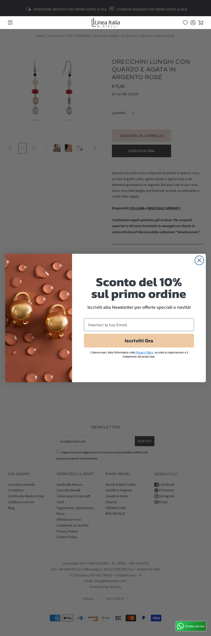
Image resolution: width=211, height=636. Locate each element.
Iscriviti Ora (139, 340)
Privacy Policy (144, 352)
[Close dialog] (199, 260)
